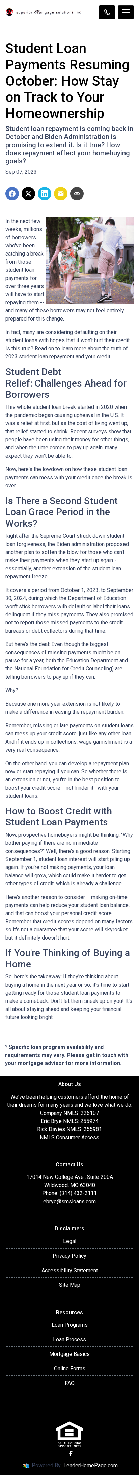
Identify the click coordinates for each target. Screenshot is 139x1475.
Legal (69, 1241)
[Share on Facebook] (12, 193)
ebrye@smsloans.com (69, 1201)
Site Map (69, 1285)
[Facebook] (71, 1453)
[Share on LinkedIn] (44, 193)
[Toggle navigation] (126, 12)
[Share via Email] (60, 193)
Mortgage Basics (69, 1354)
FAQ (70, 1383)
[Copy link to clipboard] (77, 193)
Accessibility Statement (69, 1270)
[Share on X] (28, 193)
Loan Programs (70, 1325)
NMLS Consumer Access (69, 1137)
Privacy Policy (69, 1256)
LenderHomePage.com (90, 1465)
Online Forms (69, 1368)
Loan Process (69, 1339)
